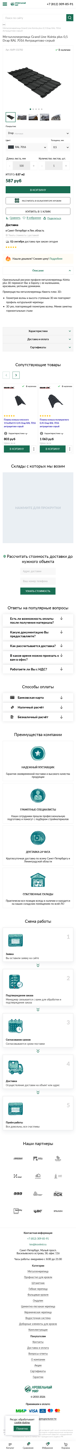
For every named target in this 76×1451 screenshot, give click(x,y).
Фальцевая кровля (38, 1294)
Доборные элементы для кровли (38, 1323)
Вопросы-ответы (38, 1353)
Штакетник (38, 1282)
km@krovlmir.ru (38, 1244)
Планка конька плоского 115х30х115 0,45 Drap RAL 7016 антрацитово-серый (20, 423)
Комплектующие (38, 1329)
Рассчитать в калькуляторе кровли (41, 201)
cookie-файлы (22, 1422)
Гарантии (38, 1376)
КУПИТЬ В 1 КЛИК (38, 211)
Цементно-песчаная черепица (38, 1306)
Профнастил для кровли (38, 1277)
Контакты (38, 1341)
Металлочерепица (38, 1271)
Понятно (22, 1428)
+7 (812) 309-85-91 (60, 4)
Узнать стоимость (38, 591)
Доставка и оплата (38, 1347)
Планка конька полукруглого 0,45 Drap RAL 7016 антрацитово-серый (54, 423)
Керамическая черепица (38, 1312)
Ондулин (38, 1300)
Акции (38, 1365)
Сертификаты (38, 1371)
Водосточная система (38, 1318)
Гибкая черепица (38, 1288)
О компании (38, 1359)
